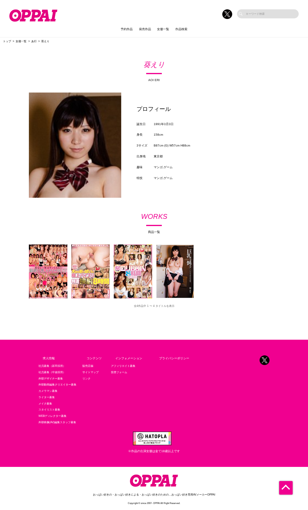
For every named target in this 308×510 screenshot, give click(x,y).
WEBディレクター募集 (52, 415)
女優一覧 (163, 29)
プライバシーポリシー (174, 358)
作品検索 (181, 29)
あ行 (34, 41)
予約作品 (127, 29)
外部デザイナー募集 (50, 378)
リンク (86, 378)
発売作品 (145, 29)
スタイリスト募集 (49, 409)
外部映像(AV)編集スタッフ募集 (57, 422)
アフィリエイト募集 (123, 365)
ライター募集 (46, 397)
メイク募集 (45, 403)
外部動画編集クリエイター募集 (57, 384)
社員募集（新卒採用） (52, 365)
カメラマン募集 (47, 390)
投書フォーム (119, 372)
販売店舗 (87, 365)
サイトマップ (90, 372)
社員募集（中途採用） (52, 372)
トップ (7, 41)
